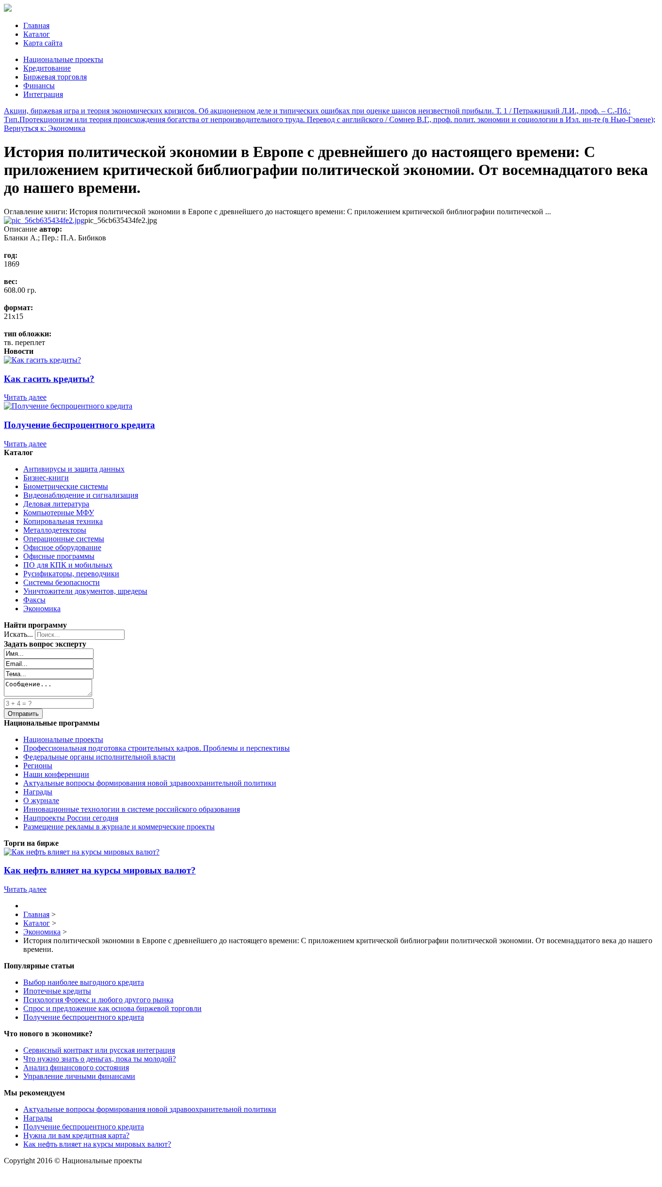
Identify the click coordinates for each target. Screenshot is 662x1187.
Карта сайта (43, 43)
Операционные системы (63, 539)
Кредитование (47, 68)
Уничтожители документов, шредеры (85, 591)
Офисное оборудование (62, 547)
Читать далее (25, 397)
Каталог (36, 34)
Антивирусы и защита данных (74, 469)
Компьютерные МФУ (58, 512)
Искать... (18, 634)
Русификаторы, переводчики (71, 574)
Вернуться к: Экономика (44, 128)
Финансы (39, 85)
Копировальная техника (63, 521)
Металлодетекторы (54, 530)
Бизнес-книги (46, 478)
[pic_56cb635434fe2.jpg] (44, 220)
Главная (36, 25)
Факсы (34, 600)
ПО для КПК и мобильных (67, 565)
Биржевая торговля (55, 77)
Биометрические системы (65, 486)
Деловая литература (56, 504)
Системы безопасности (61, 582)
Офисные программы (59, 556)
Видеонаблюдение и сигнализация (80, 495)
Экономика (42, 608)
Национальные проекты (63, 59)
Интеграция (43, 94)
